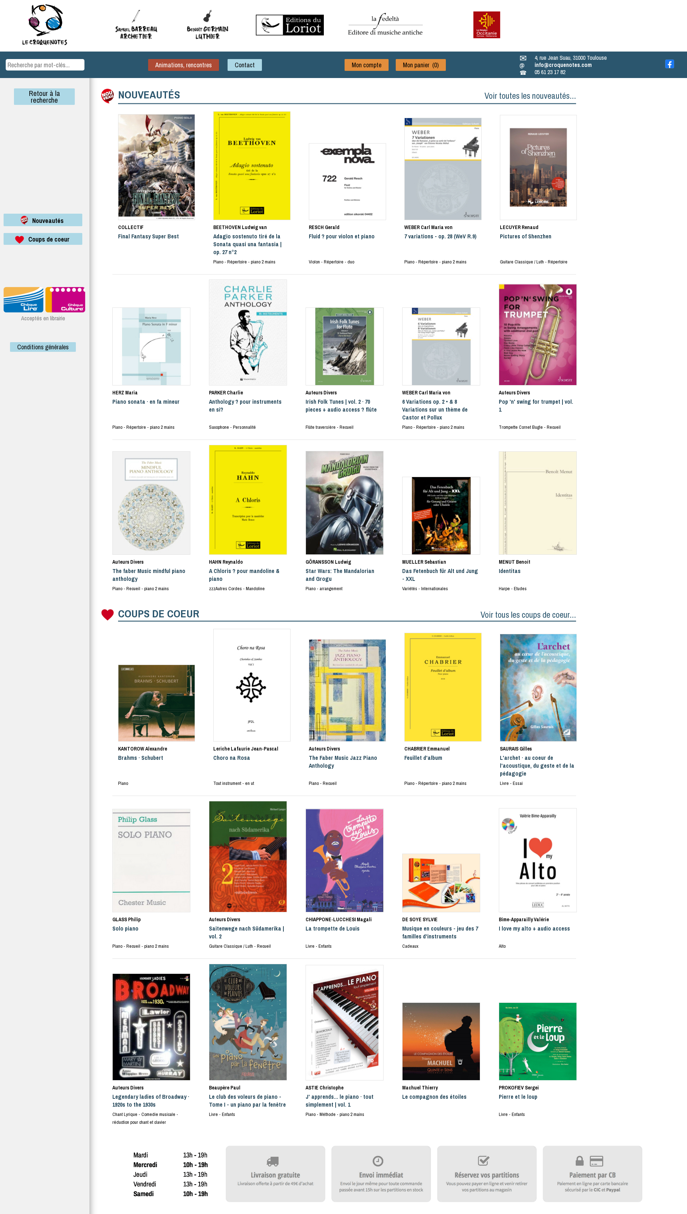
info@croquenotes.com (563, 65)
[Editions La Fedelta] (386, 40)
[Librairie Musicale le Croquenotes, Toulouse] (290, 33)
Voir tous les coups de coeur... (528, 614)
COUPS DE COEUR (158, 613)
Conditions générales (43, 347)
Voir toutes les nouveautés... (530, 95)
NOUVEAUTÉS (149, 94)
